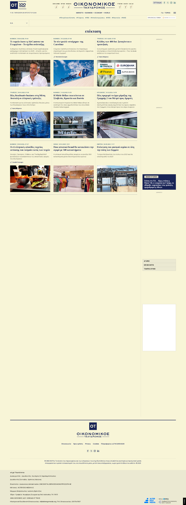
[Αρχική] (18, 5)
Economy (98, 13)
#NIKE (123, 18)
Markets (79, 13)
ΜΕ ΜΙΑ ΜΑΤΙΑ (149, 265)
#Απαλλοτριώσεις (98, 18)
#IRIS (87, 18)
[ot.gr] (94, 8)
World (107, 13)
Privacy (88, 444)
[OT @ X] (168, 3)
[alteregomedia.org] (149, 502)
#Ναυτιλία (116, 18)
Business (88, 13)
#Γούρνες (80, 18)
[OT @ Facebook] (164, 3)
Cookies (96, 444)
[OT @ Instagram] (171, 3)
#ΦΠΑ (108, 18)
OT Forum (157, 3)
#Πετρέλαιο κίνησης (67, 18)
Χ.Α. (11, 23)
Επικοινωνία (66, 444)
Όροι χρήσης (78, 444)
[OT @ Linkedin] (175, 3)
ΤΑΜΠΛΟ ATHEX (149, 269)
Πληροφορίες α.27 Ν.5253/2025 (112, 444)
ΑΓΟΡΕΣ (147, 261)
